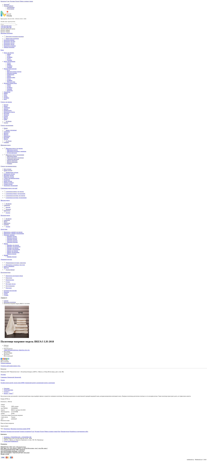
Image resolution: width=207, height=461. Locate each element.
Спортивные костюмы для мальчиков (16, 197)
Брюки (6, 106)
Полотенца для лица (9, 41)
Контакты (3, 1)
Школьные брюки (12, 156)
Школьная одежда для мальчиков (15, 154)
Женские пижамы (12, 73)
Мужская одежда (5, 215)
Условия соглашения (25, 431)
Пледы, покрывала (9, 266)
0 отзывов (6, 346)
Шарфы (6, 255)
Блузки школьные (12, 152)
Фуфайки (9, 57)
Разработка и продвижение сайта (79, 431)
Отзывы (6, 295)
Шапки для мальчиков (13, 252)
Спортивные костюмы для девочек (15, 195)
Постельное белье (5, 272)
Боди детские (7, 169)
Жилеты (6, 133)
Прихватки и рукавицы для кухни (15, 264)
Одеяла (8, 282)
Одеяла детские (8, 184)
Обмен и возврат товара (26, 1)
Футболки (8, 121)
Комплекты (7, 136)
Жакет (5, 221)
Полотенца (7, 428)
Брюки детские (8, 170)
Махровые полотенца (7, 33)
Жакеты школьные (12, 160)
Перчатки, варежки (9, 235)
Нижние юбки (11, 77)
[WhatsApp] (6, 358)
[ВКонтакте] (1, 358)
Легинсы (6, 115)
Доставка (12, 1)
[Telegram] (8, 358)
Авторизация (10, 7)
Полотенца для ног (9, 44)
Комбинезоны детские (12, 172)
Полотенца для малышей (11, 185)
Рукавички (7, 179)
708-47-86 (6, 27)
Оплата (17, 1)
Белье (2, 50)
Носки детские (8, 181)
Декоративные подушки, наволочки (16, 262)
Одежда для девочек (6, 102)
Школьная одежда (6, 145)
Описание (6, 388)
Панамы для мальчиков (13, 249)
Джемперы (7, 107)
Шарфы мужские (11, 256)
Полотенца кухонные (10, 45)
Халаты (6, 122)
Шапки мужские (11, 254)
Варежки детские (12, 236)
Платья (6, 116)
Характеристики (8, 390)
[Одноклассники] (3, 358)
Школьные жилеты (12, 150)
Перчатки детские (12, 239)
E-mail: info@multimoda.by (11, 441)
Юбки (5, 119)
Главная (6, 300)
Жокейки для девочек (13, 245)
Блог (59, 431)
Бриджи (6, 104)
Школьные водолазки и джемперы (16, 151)
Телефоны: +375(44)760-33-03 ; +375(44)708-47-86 (17, 437)
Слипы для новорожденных (11, 178)
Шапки (6, 243)
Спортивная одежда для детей (9, 188)
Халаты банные (10, 269)
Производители (65, 431)
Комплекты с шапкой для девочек (13, 232)
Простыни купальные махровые (15, 36)
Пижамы (9, 60)
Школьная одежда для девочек (14, 148)
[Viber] (5, 358)
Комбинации (10, 74)
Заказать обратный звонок (8, 29)
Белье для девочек (9, 52)
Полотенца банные (9, 40)
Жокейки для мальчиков (13, 246)
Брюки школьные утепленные (15, 157)
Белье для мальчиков (9, 61)
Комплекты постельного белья (14, 275)
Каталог (5, 31)
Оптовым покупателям (10, 290)
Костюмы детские (9, 175)
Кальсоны (10, 90)
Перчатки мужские (12, 242)
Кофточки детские (9, 177)
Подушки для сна (11, 284)
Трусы (9, 58)
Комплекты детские (9, 174)
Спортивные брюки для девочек (15, 191)
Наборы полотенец (9, 47)
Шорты (6, 117)
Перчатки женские (12, 240)
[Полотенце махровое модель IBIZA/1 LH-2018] (17, 337)
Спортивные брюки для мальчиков (15, 193)
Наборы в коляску (9, 182)
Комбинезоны (8, 110)
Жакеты (6, 109)
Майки (9, 54)
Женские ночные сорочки (14, 71)
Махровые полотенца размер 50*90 (20, 428)
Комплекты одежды (9, 112)
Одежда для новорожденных (8, 166)
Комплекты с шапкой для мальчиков (14, 233)
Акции (6, 293)
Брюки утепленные (11, 130)
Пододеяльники (10, 286)
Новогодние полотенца (12, 38)
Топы (8, 55)
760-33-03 (6, 26)
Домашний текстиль (6, 259)
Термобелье (7, 92)
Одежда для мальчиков (7, 125)
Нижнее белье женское (10, 68)
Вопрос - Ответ (8, 393)
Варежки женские (12, 238)
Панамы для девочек (13, 248)
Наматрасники (10, 279)
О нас (8, 1)
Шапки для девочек (12, 251)
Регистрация (10, 8)
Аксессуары (4, 229)
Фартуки (6, 267)
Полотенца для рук (9, 43)
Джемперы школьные (13, 159)
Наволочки (9, 277)
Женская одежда (5, 200)
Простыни (9, 288)
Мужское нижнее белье (10, 83)
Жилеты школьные (12, 162)
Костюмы (6, 113)
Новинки (6, 292)
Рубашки (6, 142)
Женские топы (11, 81)
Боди (8, 70)
